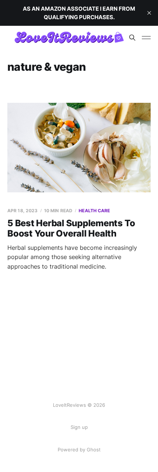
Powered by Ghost (79, 449)
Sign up (79, 427)
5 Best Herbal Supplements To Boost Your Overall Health (71, 228)
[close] (149, 13)
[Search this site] (132, 37)
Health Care (94, 210)
